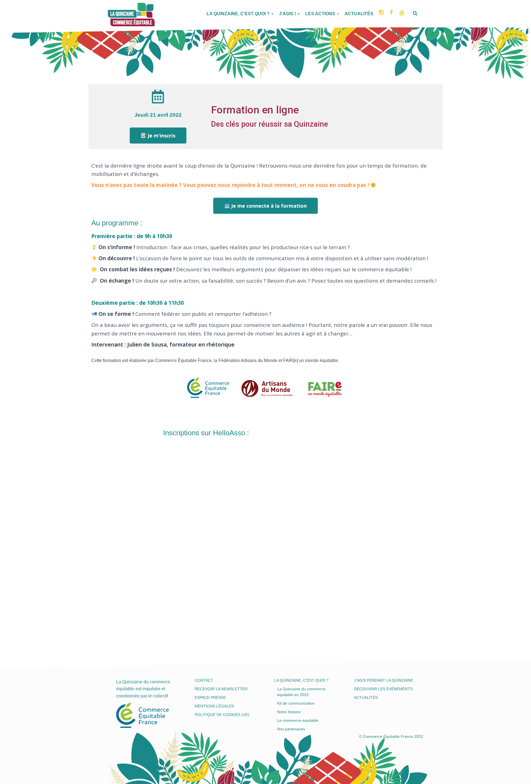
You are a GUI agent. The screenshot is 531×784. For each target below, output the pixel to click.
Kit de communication (296, 703)
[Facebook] (392, 14)
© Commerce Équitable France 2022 (391, 736)
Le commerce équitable (297, 720)
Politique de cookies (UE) (222, 714)
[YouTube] (402, 14)
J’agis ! (288, 13)
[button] (158, 135)
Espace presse (210, 697)
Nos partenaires (291, 729)
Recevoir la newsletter (221, 689)
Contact (204, 680)
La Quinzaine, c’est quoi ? (239, 13)
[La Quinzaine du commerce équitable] (108, 12)
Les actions (320, 13)
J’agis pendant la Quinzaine (383, 680)
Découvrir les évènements (383, 689)
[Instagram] (381, 14)
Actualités (359, 13)
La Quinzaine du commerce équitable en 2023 (301, 692)
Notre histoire (289, 712)
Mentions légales (214, 706)
